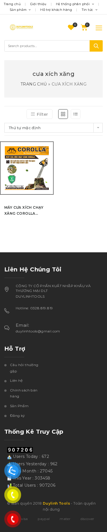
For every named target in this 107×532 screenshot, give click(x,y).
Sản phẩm (19, 10)
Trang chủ (12, 4)
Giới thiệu (38, 4)
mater (65, 519)
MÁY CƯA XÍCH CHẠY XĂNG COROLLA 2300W (24, 210)
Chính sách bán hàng (24, 393)
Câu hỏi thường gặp (24, 368)
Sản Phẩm (19, 406)
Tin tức (88, 10)
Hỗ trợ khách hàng (56, 10)
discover (87, 519)
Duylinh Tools (56, 503)
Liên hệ (16, 380)
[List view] (75, 114)
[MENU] (95, 27)
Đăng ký (17, 415)
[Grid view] (63, 114)
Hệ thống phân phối (73, 4)
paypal (44, 519)
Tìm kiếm (96, 46)
